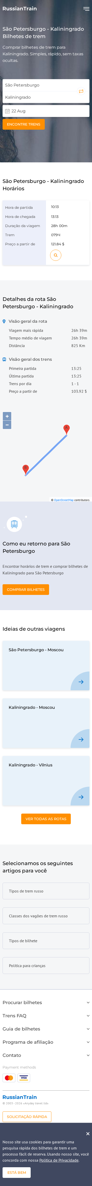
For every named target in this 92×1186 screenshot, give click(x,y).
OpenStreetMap (64, 500)
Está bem (16, 1172)
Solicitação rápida (27, 1116)
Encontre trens (23, 124)
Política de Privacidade (58, 1160)
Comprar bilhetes (26, 589)
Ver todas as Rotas (46, 819)
